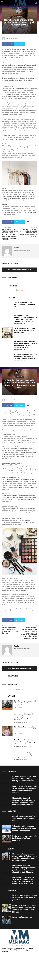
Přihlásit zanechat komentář (19, 270)
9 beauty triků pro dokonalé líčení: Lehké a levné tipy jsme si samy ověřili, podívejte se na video (28, 233)
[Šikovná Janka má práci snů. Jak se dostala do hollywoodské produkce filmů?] (6, 898)
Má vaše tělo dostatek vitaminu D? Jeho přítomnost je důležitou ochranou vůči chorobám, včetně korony (25, 318)
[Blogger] (14, 945)
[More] (28, 44)
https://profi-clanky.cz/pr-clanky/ (22, 250)
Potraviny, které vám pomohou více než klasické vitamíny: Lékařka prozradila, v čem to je (25, 356)
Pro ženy (19, 16)
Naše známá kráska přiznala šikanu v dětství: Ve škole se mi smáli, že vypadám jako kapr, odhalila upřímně (24, 857)
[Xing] (27, 945)
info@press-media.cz (19, 309)
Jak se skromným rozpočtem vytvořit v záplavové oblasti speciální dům (24, 330)
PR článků (29, 948)
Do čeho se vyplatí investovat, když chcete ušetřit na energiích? (24, 838)
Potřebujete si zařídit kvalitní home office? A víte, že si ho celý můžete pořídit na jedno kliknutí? (24, 909)
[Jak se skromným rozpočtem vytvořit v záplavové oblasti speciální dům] (7, 332)
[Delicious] (19, 945)
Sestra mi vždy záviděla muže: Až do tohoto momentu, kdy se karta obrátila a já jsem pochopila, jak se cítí (25, 344)
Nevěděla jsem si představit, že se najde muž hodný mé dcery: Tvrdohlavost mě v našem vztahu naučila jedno (23, 880)
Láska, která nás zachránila (22, 917)
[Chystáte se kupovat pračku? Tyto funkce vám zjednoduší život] (7, 306)
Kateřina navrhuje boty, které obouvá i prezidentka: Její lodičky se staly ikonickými (24, 778)
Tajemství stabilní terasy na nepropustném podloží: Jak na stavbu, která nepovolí (24, 828)
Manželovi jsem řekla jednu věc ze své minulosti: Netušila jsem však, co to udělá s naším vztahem (24, 789)
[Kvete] (4, 38)
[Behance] (12, 945)
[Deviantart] (22, 945)
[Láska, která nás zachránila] (6, 920)
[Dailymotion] (17, 945)
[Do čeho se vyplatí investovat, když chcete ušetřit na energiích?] (6, 838)
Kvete (8, 38)
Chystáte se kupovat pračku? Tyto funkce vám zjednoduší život (24, 304)
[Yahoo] (24, 945)
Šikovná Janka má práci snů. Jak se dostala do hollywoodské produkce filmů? (24, 897)
